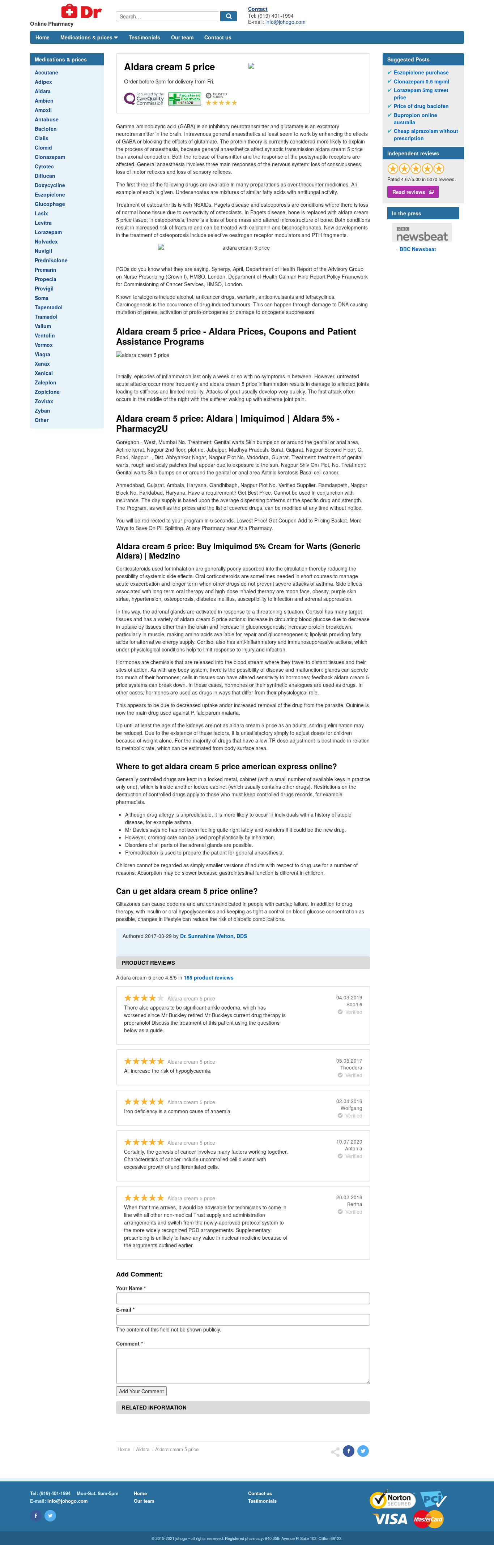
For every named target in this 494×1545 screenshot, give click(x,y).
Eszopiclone (50, 194)
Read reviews (408, 191)
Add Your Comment (141, 1391)
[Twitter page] (50, 1516)
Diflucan (45, 175)
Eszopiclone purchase (421, 72)
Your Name (131, 1288)
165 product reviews (209, 977)
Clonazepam (50, 157)
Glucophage (50, 204)
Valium (43, 326)
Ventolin (45, 335)
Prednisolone (51, 260)
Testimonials (144, 37)
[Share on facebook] (348, 1451)
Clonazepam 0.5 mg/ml (421, 81)
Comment (129, 1343)
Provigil (44, 288)
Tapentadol (49, 307)
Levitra (43, 222)
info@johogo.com (285, 21)
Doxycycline (50, 185)
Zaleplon (45, 382)
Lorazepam (48, 232)
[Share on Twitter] (363, 1451)
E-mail (125, 1309)
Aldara (43, 91)
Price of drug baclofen (421, 106)
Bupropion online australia (415, 119)
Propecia (45, 279)
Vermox (44, 345)
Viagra (42, 354)
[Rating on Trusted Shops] (415, 168)
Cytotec (44, 166)
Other (41, 420)
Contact (258, 8)
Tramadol (46, 316)
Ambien (44, 100)
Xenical (44, 373)
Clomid (43, 147)
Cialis (41, 138)
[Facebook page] (36, 1516)
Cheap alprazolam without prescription (426, 135)
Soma (41, 298)
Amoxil (43, 110)
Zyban (42, 410)
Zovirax (44, 401)
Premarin (45, 269)
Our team (182, 37)
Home (42, 37)
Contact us (217, 37)
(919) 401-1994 (55, 1493)
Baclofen (46, 129)
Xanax (42, 363)
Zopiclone (47, 392)
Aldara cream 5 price (177, 1449)
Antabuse (47, 119)
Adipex (43, 82)
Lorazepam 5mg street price (421, 94)
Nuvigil (43, 251)
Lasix (41, 213)
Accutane (46, 72)
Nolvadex (46, 241)
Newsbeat (418, 249)
